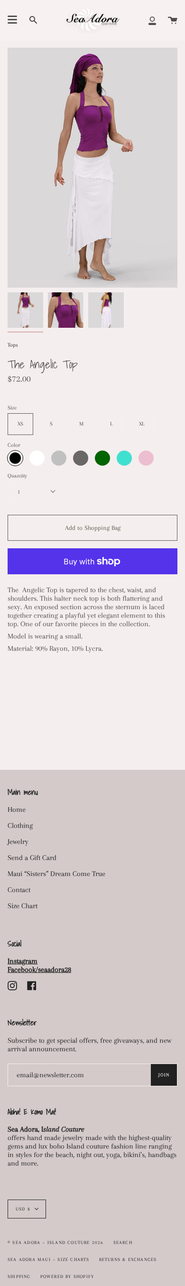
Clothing (20, 825)
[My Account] (152, 20)
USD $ (23, 1208)
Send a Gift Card (32, 857)
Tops (13, 345)
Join (163, 1074)
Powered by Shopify (67, 1276)
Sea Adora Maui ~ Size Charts (49, 1259)
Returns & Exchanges (128, 1259)
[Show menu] (12, 20)
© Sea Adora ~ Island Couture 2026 (56, 1242)
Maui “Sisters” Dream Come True (56, 873)
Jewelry (18, 841)
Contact (19, 890)
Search (122, 1242)
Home (17, 809)
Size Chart (22, 906)
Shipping (19, 1276)
